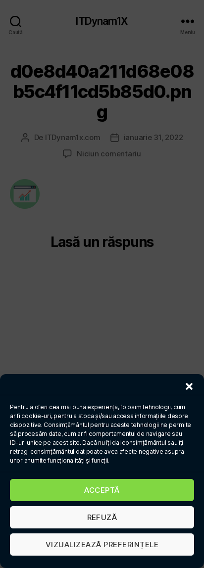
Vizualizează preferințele (102, 544)
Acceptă (102, 490)
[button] (189, 386)
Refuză (102, 517)
